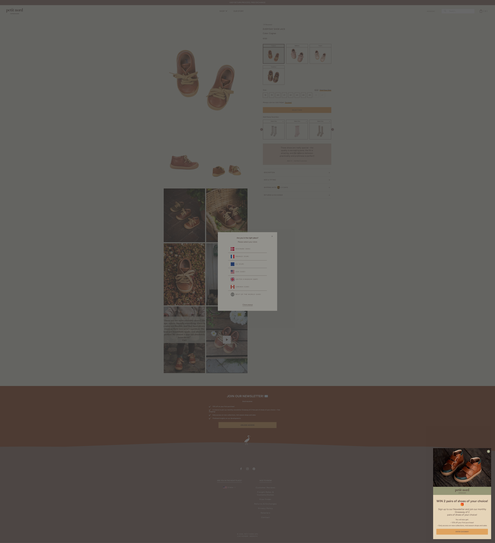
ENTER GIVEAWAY (462, 532)
